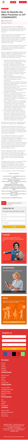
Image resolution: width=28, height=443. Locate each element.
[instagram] (9, 354)
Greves (3, 365)
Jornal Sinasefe (5, 387)
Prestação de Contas (7, 389)
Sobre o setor (5, 410)
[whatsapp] (23, 354)
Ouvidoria (4, 370)
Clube (3, 379)
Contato (3, 381)
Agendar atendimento (7, 412)
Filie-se (3, 363)
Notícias (3, 377)
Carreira (3, 366)
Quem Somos (5, 375)
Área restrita (4, 382)
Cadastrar (14, 226)
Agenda (3, 368)
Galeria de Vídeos (6, 393)
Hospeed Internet (20, 436)
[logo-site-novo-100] (3, 1)
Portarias (3, 401)
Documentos (4, 405)
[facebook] (5, 354)
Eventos (3, 395)
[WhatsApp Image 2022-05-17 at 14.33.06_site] (7, 23)
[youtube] (18, 354)
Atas (2, 400)
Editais (3, 403)
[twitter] (14, 354)
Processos (4, 414)
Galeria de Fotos (5, 391)
